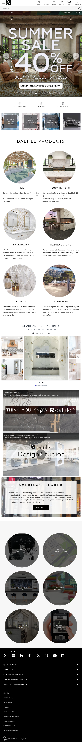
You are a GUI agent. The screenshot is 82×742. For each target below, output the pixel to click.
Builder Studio (22, 626)
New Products (20, 107)
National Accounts (60, 588)
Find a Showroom (60, 550)
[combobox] (38, 8)
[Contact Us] (39, 2)
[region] (41, 411)
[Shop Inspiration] (31, 122)
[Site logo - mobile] (8, 2)
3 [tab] (41, 93)
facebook (30, 656)
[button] (79, 8)
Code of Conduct (9, 721)
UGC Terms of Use (10, 712)
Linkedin (63, 656)
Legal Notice (8, 702)
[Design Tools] (10, 122)
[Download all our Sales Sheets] (62, 104)
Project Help (22, 588)
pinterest (14, 656)
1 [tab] (36, 93)
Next (76, 56)
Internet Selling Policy (11, 716)
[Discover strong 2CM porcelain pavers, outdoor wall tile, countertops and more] (59, 281)
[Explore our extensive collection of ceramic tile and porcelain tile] (19, 167)
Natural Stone (60, 245)
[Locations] (46, 2)
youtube (55, 656)
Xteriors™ (61, 301)
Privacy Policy (8, 698)
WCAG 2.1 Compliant (11, 726)
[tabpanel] (41, 56)
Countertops (61, 188)
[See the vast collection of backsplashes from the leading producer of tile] (19, 224)
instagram (47, 656)
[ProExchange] (78, 2)
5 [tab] (46, 93)
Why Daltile (41, 507)
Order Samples (22, 550)
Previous (6, 56)
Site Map (7, 693)
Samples (41, 107)
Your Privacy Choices (11, 731)
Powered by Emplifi (41, 385)
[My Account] (54, 2)
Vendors (6, 707)
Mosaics (21, 301)
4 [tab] (43, 93)
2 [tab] (38, 93)
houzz (22, 656)
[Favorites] (62, 2)
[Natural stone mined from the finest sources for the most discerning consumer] (59, 224)
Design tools (60, 626)
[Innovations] (51, 122)
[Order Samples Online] (41, 104)
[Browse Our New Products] (19, 104)
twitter (39, 656)
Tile (21, 188)
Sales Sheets (63, 107)
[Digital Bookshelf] (71, 122)
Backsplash (21, 244)
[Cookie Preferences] (3, 738)
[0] (68, 2)
